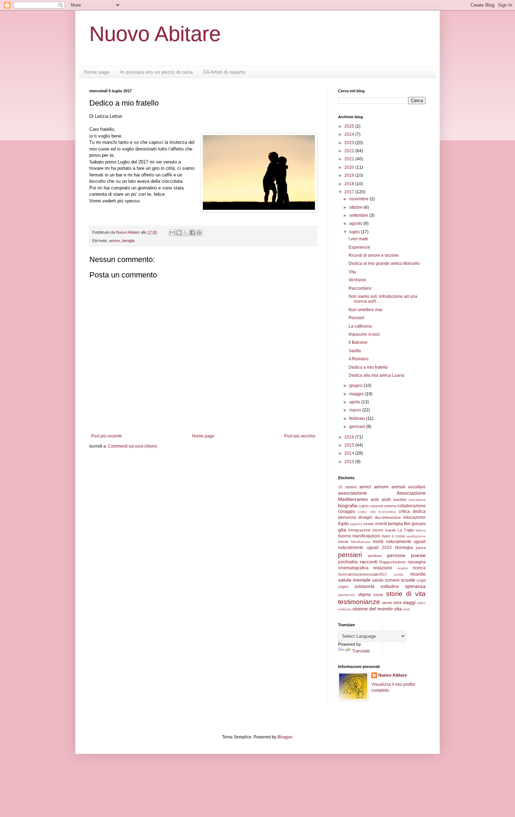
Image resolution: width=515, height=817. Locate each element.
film (407, 523)
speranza (415, 586)
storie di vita (406, 593)
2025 (349, 126)
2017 (349, 191)
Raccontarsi (360, 288)
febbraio (357, 418)
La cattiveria (360, 326)
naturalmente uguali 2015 (365, 547)
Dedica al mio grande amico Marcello (384, 263)
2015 (349, 445)
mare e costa (393, 536)
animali (398, 486)
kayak (390, 530)
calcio (364, 506)
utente (387, 603)
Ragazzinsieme (392, 562)
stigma (364, 594)
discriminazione (388, 517)
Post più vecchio (299, 436)
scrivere (392, 580)
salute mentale (354, 580)
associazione (352, 493)
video (421, 603)
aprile (355, 402)
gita (342, 530)
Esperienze (359, 247)
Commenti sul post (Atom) (132, 446)
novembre (359, 198)
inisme (377, 530)
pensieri (350, 554)
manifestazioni (366, 536)
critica (404, 511)
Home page (97, 72)
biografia (347, 505)
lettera (421, 530)
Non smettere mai (365, 309)
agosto (356, 223)
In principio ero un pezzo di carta (156, 72)
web (406, 609)
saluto (378, 580)
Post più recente (106, 436)
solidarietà (365, 586)
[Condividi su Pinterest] (198, 232)
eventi (381, 523)
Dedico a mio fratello (368, 367)
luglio (355, 231)
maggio (357, 393)
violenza (344, 609)
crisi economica (383, 512)
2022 (349, 150)
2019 (349, 175)
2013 (349, 461)
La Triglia (406, 530)
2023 (349, 142)
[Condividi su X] (185, 232)
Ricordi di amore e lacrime (374, 255)
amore (114, 241)
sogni (421, 580)
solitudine (389, 586)
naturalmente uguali (406, 541)
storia (378, 594)
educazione (414, 517)
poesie (418, 555)
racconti (368, 561)
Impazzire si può (364, 334)
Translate (361, 651)
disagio (365, 517)
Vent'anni (357, 279)
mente (343, 542)
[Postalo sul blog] (179, 232)
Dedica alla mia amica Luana (376, 375)
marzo (355, 410)
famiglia (128, 241)
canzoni (376, 506)
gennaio (357, 426)
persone (396, 555)
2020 (349, 167)
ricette (399, 574)
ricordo (418, 574)
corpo (362, 512)
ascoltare (417, 486)
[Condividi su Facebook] (192, 232)
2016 (349, 437)
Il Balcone (358, 342)
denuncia (347, 517)
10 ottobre (347, 487)
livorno (344, 536)
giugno (356, 385)
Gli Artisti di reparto (224, 72)
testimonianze (359, 601)
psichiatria (348, 562)
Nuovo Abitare (155, 34)
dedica (419, 511)
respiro (402, 568)
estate (368, 524)
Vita (352, 271)
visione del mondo (372, 608)
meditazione (416, 536)
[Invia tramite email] (172, 232)
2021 (349, 158)
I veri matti (358, 238)
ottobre (356, 207)
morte (378, 541)
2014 (349, 453)
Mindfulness (360, 542)
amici (365, 486)
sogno (343, 586)
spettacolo (346, 595)
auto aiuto (381, 499)
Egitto (343, 523)
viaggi (409, 602)
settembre (359, 215)
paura (421, 547)
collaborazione (411, 505)
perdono (375, 556)
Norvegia (404, 547)
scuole (408, 580)
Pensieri (356, 317)
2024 (349, 134)
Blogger (284, 737)
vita (398, 608)
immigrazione (359, 530)
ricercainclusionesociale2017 (362, 574)
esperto (356, 524)
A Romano (359, 358)
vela (397, 602)
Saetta (355, 350)
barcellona (417, 500)
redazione (382, 567)
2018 (349, 183)
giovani (419, 523)
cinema (390, 506)
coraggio (346, 511)
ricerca (419, 567)
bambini (399, 499)
